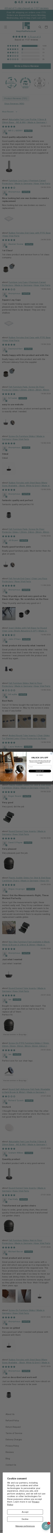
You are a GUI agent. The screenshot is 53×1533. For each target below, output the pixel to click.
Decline (25, 1519)
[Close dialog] (51, 753)
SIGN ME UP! (40, 770)
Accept (25, 1512)
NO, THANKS (39, 775)
